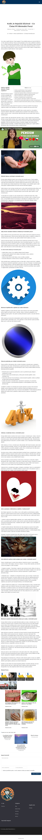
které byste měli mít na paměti (7, 368)
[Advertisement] (21, 12)
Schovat (29, 87)
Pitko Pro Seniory (34, 735)
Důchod (13, 29)
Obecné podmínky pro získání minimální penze (23, 95)
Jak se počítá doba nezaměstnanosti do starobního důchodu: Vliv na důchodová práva (21, 747)
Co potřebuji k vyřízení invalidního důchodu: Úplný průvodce (7, 736)
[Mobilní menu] (39, 2)
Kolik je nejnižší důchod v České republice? (23, 90)
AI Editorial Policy (21, 838)
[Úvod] (7, 33)
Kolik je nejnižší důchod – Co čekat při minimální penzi (24, 33)
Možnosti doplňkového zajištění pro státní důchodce (24, 94)
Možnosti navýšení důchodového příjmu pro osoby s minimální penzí (27, 101)
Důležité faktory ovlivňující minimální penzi (22, 91)
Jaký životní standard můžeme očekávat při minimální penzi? (26, 92)
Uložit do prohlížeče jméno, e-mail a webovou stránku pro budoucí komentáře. (19, 770)
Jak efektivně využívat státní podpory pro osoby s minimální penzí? (27, 100)
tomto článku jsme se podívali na (26, 640)
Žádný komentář (17, 30)
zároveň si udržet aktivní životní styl (28, 626)
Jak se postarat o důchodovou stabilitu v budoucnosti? (25, 98)
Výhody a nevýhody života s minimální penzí (23, 97)
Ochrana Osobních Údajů (6, 831)
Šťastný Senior (25, 30)
